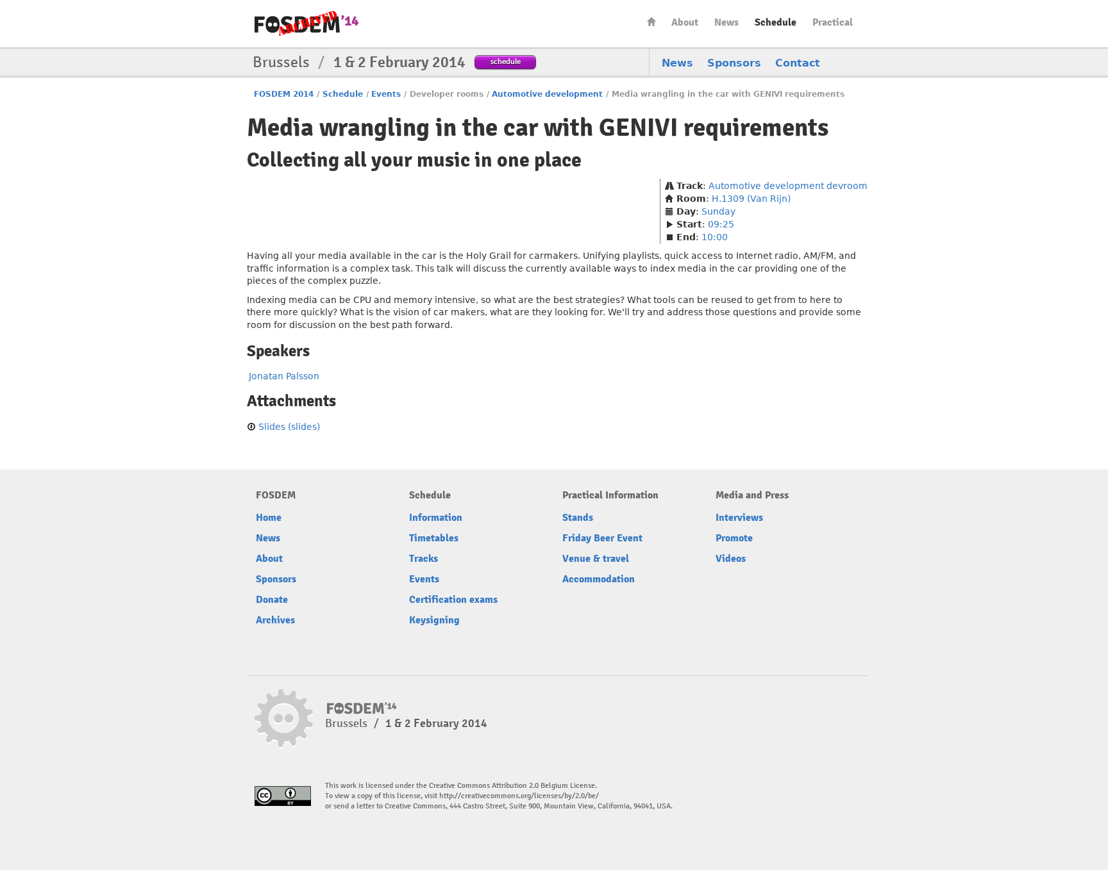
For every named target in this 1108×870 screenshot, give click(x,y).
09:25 (721, 224)
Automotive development (547, 94)
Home (651, 21)
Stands (577, 517)
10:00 (714, 237)
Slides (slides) (289, 427)
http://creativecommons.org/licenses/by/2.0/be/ (519, 796)
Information (435, 517)
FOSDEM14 (306, 24)
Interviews (739, 517)
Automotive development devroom (788, 186)
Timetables (433, 538)
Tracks (423, 558)
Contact (797, 63)
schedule (506, 61)
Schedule (775, 22)
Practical (832, 22)
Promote (734, 538)
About (684, 22)
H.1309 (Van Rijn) (751, 198)
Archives (275, 620)
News (726, 22)
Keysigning (434, 620)
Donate (272, 599)
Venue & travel (595, 558)
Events (386, 94)
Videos (731, 558)
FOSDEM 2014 (284, 94)
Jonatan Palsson (284, 376)
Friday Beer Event (602, 538)
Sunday (718, 211)
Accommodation (598, 579)
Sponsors (734, 63)
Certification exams (453, 599)
